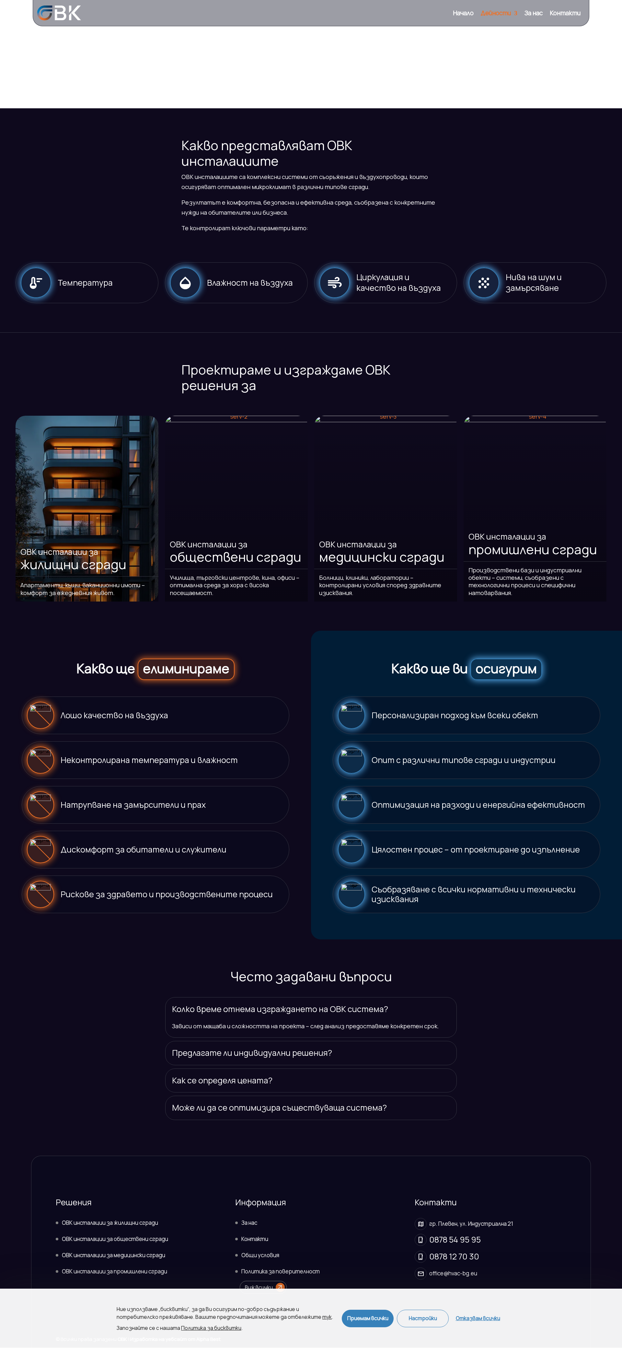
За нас (533, 14)
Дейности (496, 14)
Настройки (423, 1318)
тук (327, 1316)
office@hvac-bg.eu (453, 1273)
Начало (463, 14)
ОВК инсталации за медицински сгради (113, 1255)
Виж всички (264, 1287)
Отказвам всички (478, 1318)
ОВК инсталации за (73, 559)
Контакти (565, 14)
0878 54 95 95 (455, 1239)
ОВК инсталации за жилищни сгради (110, 1222)
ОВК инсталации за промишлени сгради (114, 1271)
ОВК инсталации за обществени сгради (115, 1239)
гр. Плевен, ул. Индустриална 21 (471, 1223)
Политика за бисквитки (211, 1327)
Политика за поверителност (280, 1271)
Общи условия (260, 1255)
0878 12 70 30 (454, 1256)
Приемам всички (367, 1318)
